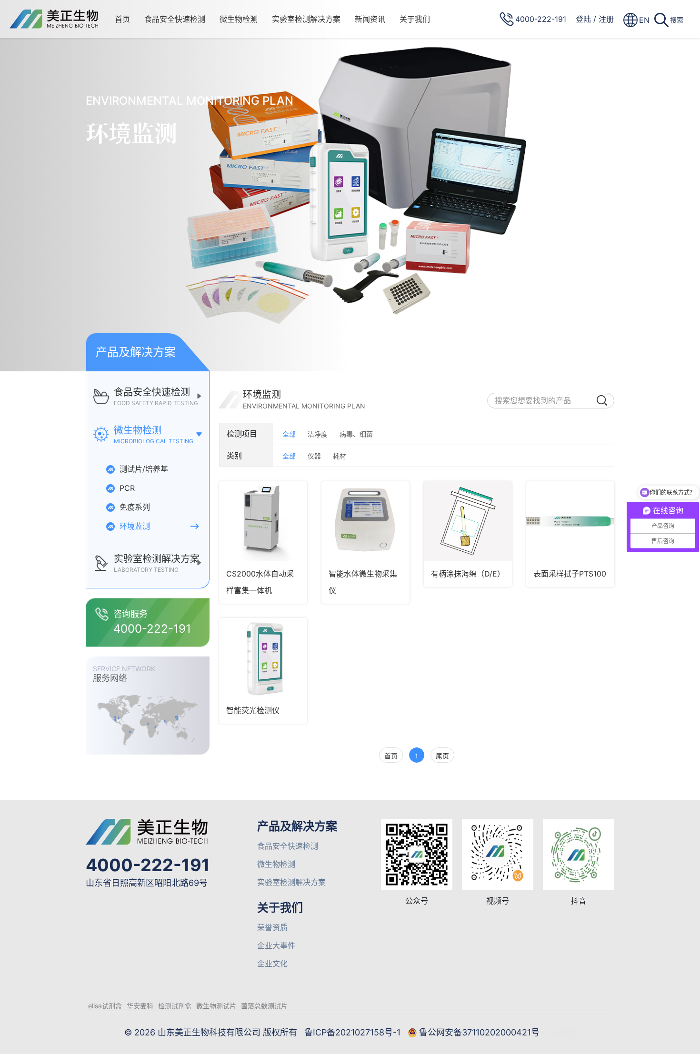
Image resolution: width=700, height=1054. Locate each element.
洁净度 (318, 434)
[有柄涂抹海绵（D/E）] (468, 521)
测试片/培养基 (142, 469)
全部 (289, 434)
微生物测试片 (216, 1006)
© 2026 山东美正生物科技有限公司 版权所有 (210, 1032)
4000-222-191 (148, 865)
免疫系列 (133, 507)
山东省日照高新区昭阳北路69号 (147, 883)
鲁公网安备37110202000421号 (479, 1032)
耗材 (339, 456)
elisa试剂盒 (105, 1006)
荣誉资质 (272, 927)
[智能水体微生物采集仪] (365, 521)
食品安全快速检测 (174, 19)
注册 (606, 19)
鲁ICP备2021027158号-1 (352, 1032)
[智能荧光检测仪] (263, 657)
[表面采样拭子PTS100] (570, 521)
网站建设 (564, 1032)
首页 (122, 19)
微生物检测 (239, 19)
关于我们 (415, 19)
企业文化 (272, 963)
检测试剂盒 (174, 1006)
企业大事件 (276, 945)
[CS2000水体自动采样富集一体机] (263, 521)
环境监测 (133, 526)
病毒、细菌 (356, 434)
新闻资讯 (370, 19)
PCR (126, 488)
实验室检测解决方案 (306, 19)
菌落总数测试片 (264, 1006)
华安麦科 (140, 1006)
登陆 (583, 19)
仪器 (314, 456)
